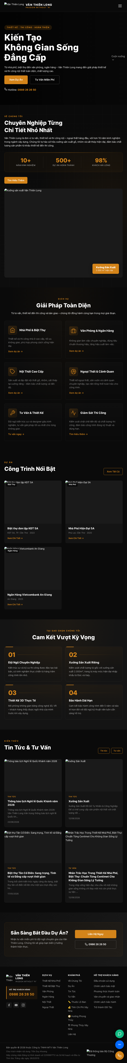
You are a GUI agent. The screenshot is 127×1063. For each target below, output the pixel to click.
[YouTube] (16, 1005)
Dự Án (71, 986)
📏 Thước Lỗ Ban (77, 1002)
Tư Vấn (71, 996)
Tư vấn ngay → (16, 434)
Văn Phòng (48, 991)
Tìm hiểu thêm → (78, 434)
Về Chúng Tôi (75, 980)
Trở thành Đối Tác (103, 1007)
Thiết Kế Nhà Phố (51, 980)
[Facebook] (9, 1005)
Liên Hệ (72, 1034)
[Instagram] (23, 1005)
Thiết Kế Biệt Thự (51, 986)
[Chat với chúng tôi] (119, 1033)
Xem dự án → (15, 351)
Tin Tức (72, 991)
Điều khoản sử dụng (104, 980)
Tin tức (103, 750)
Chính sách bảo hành (105, 1002)
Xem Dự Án (16, 79)
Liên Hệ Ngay (95, 934)
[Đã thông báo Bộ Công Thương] (104, 1053)
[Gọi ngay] (119, 1055)
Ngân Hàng (48, 996)
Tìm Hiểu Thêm (15, 180)
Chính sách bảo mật (104, 986)
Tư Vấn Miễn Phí (44, 79)
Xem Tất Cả (113, 471)
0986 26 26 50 (27, 89)
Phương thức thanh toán (106, 991)
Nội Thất (46, 1002)
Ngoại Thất (48, 1007)
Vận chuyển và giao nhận (107, 996)
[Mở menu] (120, 6)
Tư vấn (117, 750)
